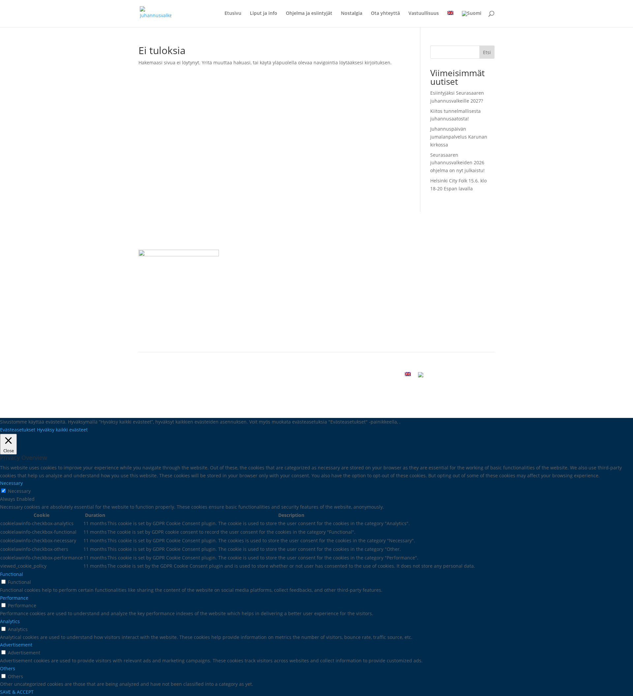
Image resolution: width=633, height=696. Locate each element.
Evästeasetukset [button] (17, 430)
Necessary (19, 491)
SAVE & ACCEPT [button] (17, 692)
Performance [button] (14, 598)
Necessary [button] (11, 483)
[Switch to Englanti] (450, 18)
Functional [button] (11, 574)
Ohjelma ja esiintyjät (309, 13)
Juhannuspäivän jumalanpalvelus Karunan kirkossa (458, 137)
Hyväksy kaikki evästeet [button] (62, 430)
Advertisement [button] (16, 645)
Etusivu (233, 13)
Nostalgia (351, 13)
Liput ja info (263, 13)
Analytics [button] (10, 621)
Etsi (487, 52)
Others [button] (7, 668)
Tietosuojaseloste (347, 338)
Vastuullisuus (423, 13)
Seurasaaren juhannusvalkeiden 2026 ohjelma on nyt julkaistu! (457, 163)
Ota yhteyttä (385, 13)
